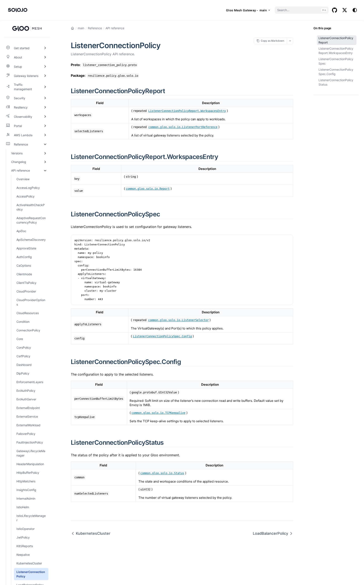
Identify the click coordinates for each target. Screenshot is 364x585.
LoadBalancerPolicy (270, 533)
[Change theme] (355, 10)
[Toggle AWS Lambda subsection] (45, 135)
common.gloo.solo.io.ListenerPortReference (182, 127)
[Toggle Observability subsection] (45, 116)
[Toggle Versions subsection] (45, 153)
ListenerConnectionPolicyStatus (335, 82)
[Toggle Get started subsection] (45, 48)
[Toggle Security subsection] (45, 98)
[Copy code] (288, 240)
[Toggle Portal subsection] (45, 126)
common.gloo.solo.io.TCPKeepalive (158, 412)
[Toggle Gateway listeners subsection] (45, 75)
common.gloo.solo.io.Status (162, 473)
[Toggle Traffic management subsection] (45, 87)
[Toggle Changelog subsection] (45, 162)
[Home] (72, 28)
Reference (95, 28)
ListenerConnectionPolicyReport (335, 40)
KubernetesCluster (93, 533)
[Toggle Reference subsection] (45, 144)
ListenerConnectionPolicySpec (335, 61)
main (81, 28)
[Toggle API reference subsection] (45, 170)
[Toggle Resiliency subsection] (45, 107)
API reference (115, 28)
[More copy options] (290, 41)
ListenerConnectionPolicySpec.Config (335, 72)
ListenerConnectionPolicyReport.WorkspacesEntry (335, 51)
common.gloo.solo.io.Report (148, 188)
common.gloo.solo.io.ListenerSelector (178, 320)
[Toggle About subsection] (45, 57)
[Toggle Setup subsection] (45, 66)
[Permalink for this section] (170, 91)
